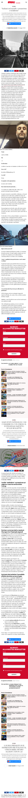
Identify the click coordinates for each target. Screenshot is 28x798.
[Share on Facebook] (6, 71)
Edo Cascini (12, 766)
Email (4, 343)
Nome (4, 331)
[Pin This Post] (16, 71)
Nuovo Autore (12, 445)
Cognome (5, 337)
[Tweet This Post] (11, 71)
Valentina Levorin (12, 28)
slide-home (16, 360)
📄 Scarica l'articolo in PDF (15, 23)
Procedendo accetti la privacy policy (13, 349)
